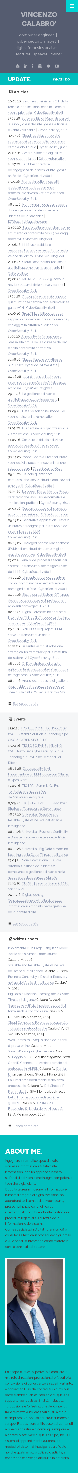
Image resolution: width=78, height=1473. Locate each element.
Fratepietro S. (18, 1109)
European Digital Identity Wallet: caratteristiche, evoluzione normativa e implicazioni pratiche (38, 497)
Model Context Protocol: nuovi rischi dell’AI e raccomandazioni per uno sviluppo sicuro (37, 462)
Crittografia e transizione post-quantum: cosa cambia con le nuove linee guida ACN (38, 302)
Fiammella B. (17, 1091)
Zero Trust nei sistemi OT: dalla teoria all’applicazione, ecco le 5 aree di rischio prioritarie (38, 107)
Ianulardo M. (38, 1109)
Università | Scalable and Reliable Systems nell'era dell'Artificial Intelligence (35, 820)
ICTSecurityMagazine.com (27, 222)
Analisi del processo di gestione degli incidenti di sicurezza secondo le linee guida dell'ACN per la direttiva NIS (38, 686)
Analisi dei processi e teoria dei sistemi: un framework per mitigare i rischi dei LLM (38, 566)
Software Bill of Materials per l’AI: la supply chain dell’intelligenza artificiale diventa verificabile (39, 124)
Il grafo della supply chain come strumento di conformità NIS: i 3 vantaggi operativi (39, 233)
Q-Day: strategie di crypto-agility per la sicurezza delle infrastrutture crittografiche (38, 669)
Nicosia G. (55, 1109)
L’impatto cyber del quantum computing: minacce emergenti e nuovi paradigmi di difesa (36, 583)
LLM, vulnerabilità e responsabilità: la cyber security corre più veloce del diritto (38, 250)
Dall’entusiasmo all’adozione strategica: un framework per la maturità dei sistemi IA (37, 652)
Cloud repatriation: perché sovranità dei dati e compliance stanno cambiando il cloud (36, 141)
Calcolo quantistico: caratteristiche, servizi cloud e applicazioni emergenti (39, 480)
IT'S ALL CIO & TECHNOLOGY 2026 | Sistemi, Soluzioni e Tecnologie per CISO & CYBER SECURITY (38, 734)
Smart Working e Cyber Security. (31, 1051)
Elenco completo (25, 704)
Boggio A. (19, 1057)
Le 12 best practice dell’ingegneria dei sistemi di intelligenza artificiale (37, 170)
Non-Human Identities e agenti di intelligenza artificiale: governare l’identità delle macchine (37, 210)
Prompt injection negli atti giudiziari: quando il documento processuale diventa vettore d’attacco (36, 187)
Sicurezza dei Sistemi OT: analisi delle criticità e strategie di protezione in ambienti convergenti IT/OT (38, 600)
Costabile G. (46, 1103)
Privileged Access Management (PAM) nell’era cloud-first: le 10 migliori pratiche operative (38, 548)
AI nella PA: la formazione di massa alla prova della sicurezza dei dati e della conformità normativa (38, 342)
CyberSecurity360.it (48, 113)
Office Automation (52, 159)
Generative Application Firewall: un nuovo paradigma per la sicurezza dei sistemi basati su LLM (38, 526)
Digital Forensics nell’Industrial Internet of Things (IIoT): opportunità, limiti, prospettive (39, 617)
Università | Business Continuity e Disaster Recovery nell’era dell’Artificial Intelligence (38, 837)
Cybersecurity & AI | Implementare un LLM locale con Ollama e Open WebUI (38, 774)
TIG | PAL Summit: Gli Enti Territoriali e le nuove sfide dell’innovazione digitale (34, 791)
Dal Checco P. (54, 1086)
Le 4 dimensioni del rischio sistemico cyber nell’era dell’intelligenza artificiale (37, 382)
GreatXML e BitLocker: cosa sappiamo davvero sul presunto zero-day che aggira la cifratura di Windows (38, 319)
